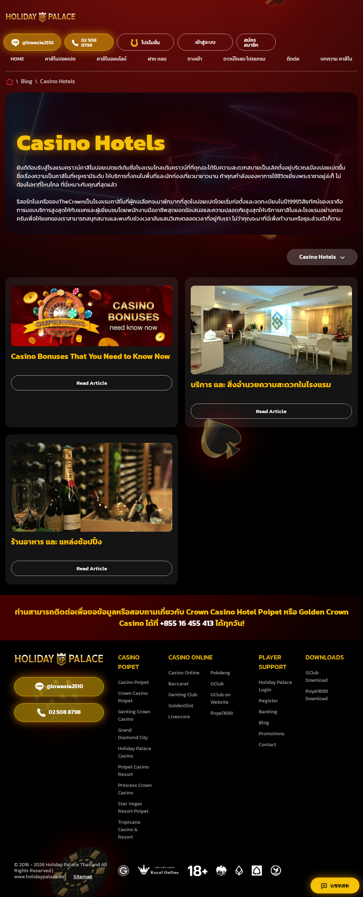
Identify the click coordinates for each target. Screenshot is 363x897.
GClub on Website (220, 698)
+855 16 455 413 (187, 623)
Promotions (272, 733)
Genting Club (182, 694)
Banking (268, 711)
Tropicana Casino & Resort (129, 829)
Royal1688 (222, 713)
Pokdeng (220, 672)
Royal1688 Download (317, 694)
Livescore (179, 716)
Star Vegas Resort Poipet (133, 807)
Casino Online (184, 672)
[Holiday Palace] (41, 18)
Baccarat (178, 683)
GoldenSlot (180, 705)
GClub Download (317, 676)
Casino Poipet (133, 682)
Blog (264, 722)
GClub (217, 683)
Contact (267, 744)
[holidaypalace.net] (59, 660)
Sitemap (82, 876)
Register (268, 700)
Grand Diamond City (133, 733)
